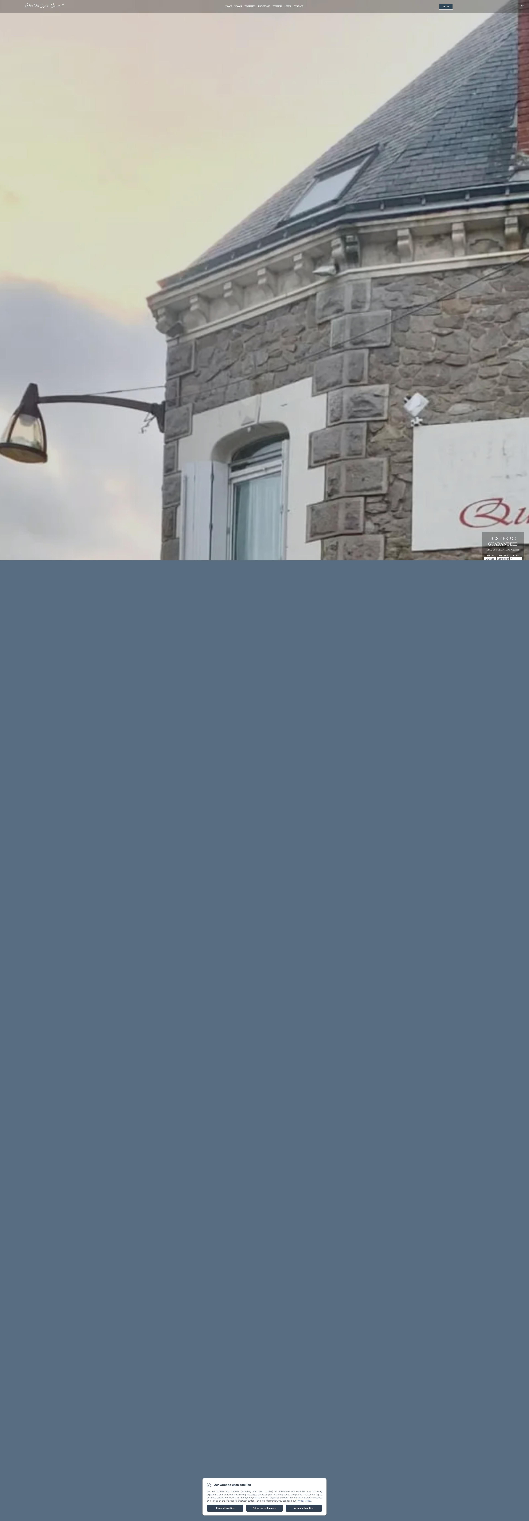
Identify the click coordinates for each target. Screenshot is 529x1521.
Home (229, 6)
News (288, 6)
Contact (298, 6)
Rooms (238, 6)
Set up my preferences (264, 1508)
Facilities (250, 6)
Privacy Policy (304, 1500)
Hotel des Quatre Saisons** (45, 6)
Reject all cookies (225, 1508)
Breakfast (264, 6)
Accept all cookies (303, 1508)
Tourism (277, 6)
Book (446, 6)
